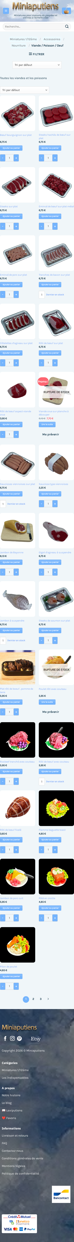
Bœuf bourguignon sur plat (16, 135)
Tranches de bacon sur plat (54, 274)
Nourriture (19, 45)
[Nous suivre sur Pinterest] (19, 1039)
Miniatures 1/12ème (23, 39)
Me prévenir (50, 434)
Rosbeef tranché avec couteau (17, 761)
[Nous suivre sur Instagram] (12, 1039)
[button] (6, 11)
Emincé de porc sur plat (13, 274)
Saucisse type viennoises (53, 484)
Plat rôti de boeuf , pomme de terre (16, 690)
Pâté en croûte (47, 898)
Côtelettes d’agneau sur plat (16, 343)
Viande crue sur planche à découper (54, 413)
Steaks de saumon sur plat (54, 620)
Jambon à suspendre (12, 620)
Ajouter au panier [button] (11, 148)
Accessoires (52, 39)
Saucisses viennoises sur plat (17, 484)
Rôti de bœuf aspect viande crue (15, 413)
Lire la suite (47, 424)
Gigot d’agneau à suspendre (55, 552)
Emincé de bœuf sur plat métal (56, 206)
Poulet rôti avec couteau (52, 689)
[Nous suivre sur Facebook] (5, 1039)
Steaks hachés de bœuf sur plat (54, 136)
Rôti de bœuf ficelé (10, 829)
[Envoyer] (67, 26)
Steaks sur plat (9, 206)
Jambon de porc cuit (11, 898)
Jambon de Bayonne (11, 552)
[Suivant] (48, 999)
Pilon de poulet (8, 966)
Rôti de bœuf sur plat (51, 343)
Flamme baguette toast (52, 829)
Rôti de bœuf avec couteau (54, 761)
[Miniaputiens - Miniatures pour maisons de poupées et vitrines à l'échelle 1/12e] (35, 6)
